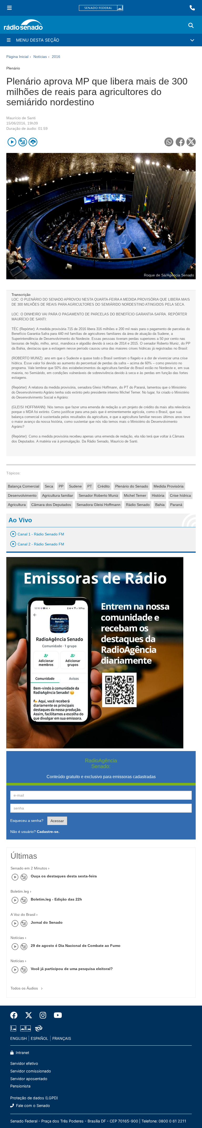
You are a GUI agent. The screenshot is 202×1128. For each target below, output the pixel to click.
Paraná (176, 505)
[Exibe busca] (191, 25)
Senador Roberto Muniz (98, 495)
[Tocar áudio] (12, 142)
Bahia (160, 505)
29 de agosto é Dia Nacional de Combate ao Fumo (75, 945)
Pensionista (20, 1086)
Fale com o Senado (32, 1105)
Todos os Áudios (25, 988)
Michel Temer (135, 495)
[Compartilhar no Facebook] (180, 142)
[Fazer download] (33, 142)
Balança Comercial (23, 486)
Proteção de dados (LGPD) (34, 1098)
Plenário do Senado (131, 486)
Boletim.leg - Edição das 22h (56, 899)
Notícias (17, 938)
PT (89, 486)
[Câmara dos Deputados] (14, 1028)
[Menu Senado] (9, 8)
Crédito (104, 486)
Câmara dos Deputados (51, 505)
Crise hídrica (180, 495)
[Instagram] (43, 1015)
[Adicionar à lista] (22, 142)
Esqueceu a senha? (26, 820)
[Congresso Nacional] (25, 1028)
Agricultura (17, 505)
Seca (49, 486)
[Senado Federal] (101, 8)
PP (61, 486)
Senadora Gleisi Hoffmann (98, 505)
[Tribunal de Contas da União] (37, 1028)
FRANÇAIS (61, 1038)
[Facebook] (15, 1015)
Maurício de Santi (21, 118)
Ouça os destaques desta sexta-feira (64, 876)
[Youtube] (56, 1015)
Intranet (22, 1052)
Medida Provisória (169, 486)
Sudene (75, 486)
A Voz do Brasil (23, 914)
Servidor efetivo (24, 1063)
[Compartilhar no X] (191, 142)
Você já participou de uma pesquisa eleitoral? (72, 969)
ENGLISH (18, 1038)
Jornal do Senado (47, 922)
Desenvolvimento (22, 495)
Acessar (57, 821)
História (158, 495)
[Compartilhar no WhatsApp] (169, 142)
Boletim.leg (20, 891)
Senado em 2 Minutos (29, 868)
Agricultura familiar (57, 495)
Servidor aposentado (28, 1078)
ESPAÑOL (39, 1038)
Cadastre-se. (48, 831)
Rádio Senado (138, 505)
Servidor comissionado (30, 1071)
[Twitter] (28, 1015)
